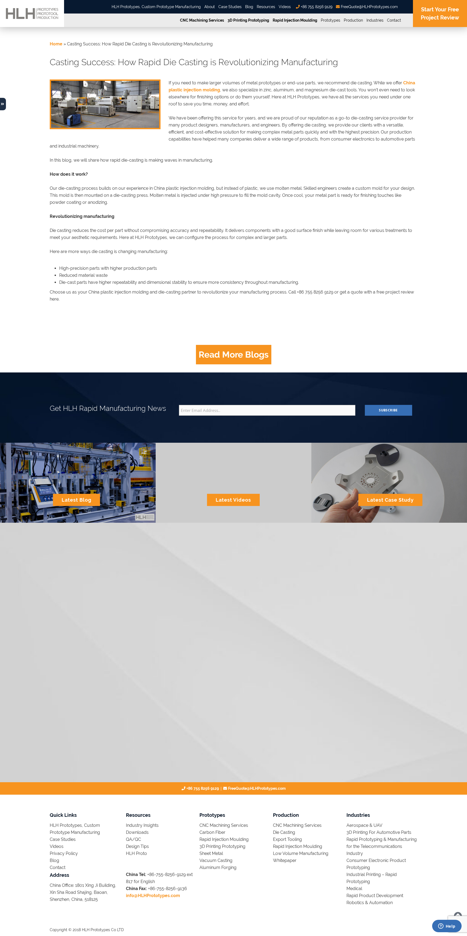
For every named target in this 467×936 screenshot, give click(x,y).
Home (56, 43)
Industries (374, 20)
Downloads (137, 832)
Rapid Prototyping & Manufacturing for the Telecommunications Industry (381, 846)
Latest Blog (76, 500)
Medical (354, 888)
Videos (285, 7)
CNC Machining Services (202, 20)
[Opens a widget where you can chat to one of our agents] (447, 926)
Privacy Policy (64, 853)
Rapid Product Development (374, 895)
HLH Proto (136, 853)
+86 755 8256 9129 (316, 7)
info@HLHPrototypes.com (153, 895)
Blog (249, 7)
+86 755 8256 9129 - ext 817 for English (90, 571)
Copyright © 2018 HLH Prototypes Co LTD (87, 930)
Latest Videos (233, 500)
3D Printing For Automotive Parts (378, 832)
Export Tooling (287, 839)
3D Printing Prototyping (248, 20)
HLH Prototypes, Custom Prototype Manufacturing (156, 7)
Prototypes (330, 20)
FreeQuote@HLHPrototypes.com (369, 7)
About (209, 7)
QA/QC (133, 839)
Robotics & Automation (369, 902)
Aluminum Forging (217, 867)
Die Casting (284, 832)
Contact (394, 20)
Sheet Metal (211, 853)
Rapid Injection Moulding (295, 20)
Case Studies (230, 7)
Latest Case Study (390, 500)
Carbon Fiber (212, 832)
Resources (266, 7)
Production (353, 20)
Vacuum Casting (215, 860)
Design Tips (137, 846)
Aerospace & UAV (364, 825)
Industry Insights (142, 825)
